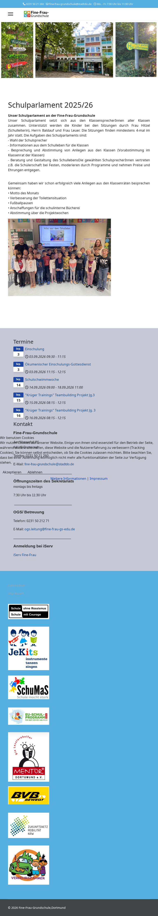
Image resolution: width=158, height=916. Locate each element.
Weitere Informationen (68, 478)
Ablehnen (35, 472)
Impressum (99, 478)
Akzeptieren (12, 472)
